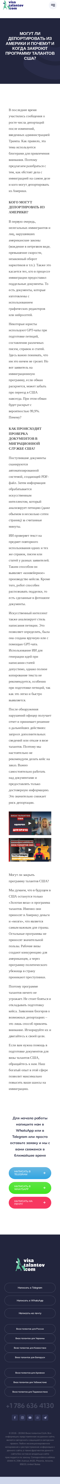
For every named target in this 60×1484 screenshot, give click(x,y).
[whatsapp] (38, 1418)
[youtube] (30, 1418)
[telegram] (45, 1418)
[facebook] (15, 1418)
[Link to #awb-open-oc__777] (53, 5)
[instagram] (22, 1418)
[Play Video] (30, 823)
